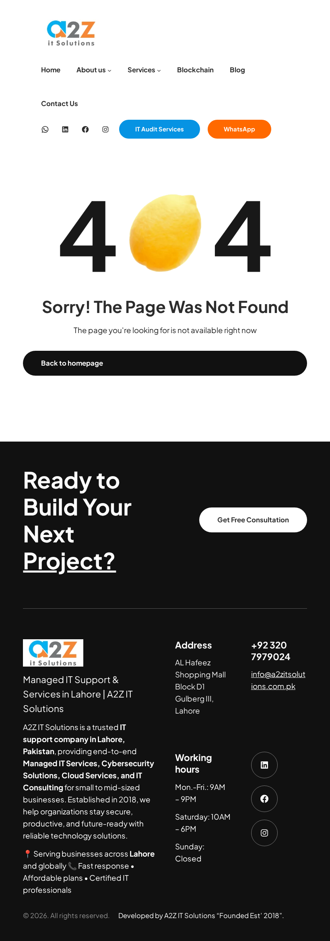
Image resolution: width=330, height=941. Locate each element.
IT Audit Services (159, 129)
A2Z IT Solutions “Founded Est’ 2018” (223, 915)
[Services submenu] (159, 70)
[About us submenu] (109, 70)
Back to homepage (72, 363)
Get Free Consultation (253, 520)
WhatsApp (239, 129)
